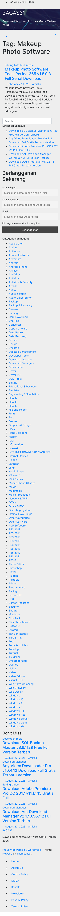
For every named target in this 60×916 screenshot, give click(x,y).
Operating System (20, 510)
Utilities (13, 664)
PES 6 (12, 560)
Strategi (13, 629)
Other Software (18, 521)
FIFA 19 (13, 405)
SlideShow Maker (19, 622)
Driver (12, 371)
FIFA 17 (13, 398)
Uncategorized (18, 660)
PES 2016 (14, 541)
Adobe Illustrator (19, 255)
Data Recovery (18, 336)
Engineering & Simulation (24, 394)
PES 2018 (14, 548)
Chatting (14, 320)
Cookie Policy (19, 874)
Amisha (36, 84)
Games (13, 421)
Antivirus (14, 278)
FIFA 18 (13, 402)
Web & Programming (21, 684)
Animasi (13, 270)
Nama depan (9, 187)
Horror (13, 436)
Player (12, 571)
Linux (12, 467)
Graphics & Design (20, 425)
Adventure (15, 259)
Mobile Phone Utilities (22, 483)
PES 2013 (14, 529)
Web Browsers (17, 687)
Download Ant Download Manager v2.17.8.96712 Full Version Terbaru (26, 816)
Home (15, 861)
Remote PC (15, 595)
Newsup (7, 853)
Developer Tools (19, 355)
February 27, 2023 (19, 84)
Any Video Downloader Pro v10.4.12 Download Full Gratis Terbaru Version (29, 770)
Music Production (19, 494)
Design (13, 344)
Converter (15, 324)
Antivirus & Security (20, 282)
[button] (5, 36)
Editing (9, 65)
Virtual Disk (16, 680)
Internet (13, 448)
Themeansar (24, 853)
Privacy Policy (19, 900)
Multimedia (27, 65)
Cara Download (18, 317)
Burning (13, 313)
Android (13, 262)
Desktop (14, 347)
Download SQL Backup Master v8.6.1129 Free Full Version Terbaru (25, 747)
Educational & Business (23, 386)
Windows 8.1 (16, 711)
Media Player (16, 471)
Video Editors (17, 676)
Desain (13, 340)
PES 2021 (14, 556)
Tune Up (14, 649)
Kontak (15, 887)
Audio (12, 289)
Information (16, 444)
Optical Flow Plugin (20, 514)
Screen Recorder (19, 602)
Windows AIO (17, 714)
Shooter (13, 610)
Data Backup (16, 332)
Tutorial (13, 653)
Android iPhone (18, 266)
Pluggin (13, 575)
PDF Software (17, 525)
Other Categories (19, 517)
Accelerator (16, 243)
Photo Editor (16, 564)
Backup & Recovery (20, 305)
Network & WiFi (18, 498)
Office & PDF (16, 506)
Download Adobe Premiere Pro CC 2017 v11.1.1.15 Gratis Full (27, 793)
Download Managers (21, 363)
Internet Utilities (18, 456)
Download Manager (20, 359)
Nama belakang (10, 199)
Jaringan (14, 463)
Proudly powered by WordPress (22, 849)
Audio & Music (17, 293)
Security (14, 606)
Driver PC (14, 374)
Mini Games (16, 479)
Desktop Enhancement (22, 351)
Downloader (16, 367)
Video (12, 672)
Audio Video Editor (20, 297)
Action (13, 247)
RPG (11, 599)
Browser (14, 309)
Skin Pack (15, 618)
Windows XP (16, 726)
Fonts (12, 413)
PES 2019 (14, 552)
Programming (17, 587)
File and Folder (18, 409)
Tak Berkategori (18, 633)
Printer (13, 583)
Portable (14, 579)
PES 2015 (14, 537)
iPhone (13, 459)
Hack (12, 429)
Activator (14, 251)
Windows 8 (15, 707)
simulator (14, 614)
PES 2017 (14, 544)
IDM (11, 440)
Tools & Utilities (18, 645)
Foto (17, 65)
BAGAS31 (13, 13)
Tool (11, 641)
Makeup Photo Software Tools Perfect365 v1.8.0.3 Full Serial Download (28, 74)
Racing (13, 591)
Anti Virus (14, 274)
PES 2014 (14, 533)
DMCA (15, 880)
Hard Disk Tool (18, 432)
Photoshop (15, 568)
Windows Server (18, 718)
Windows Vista (18, 722)
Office (12, 502)
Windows (14, 695)
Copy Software (18, 328)
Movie (12, 487)
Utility (12, 668)
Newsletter (17, 893)
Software (14, 626)
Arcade (13, 286)
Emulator (14, 390)
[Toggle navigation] (7, 34)
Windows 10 (16, 699)
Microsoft (14, 475)
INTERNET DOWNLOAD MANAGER (30, 452)
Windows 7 (15, 703)
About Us (17, 867)
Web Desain (16, 691)
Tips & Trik (15, 637)
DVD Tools (15, 378)
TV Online (14, 656)
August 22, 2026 (15, 757)
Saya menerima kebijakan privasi (23, 223)
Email (5, 211)
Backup (13, 301)
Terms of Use (19, 906)
